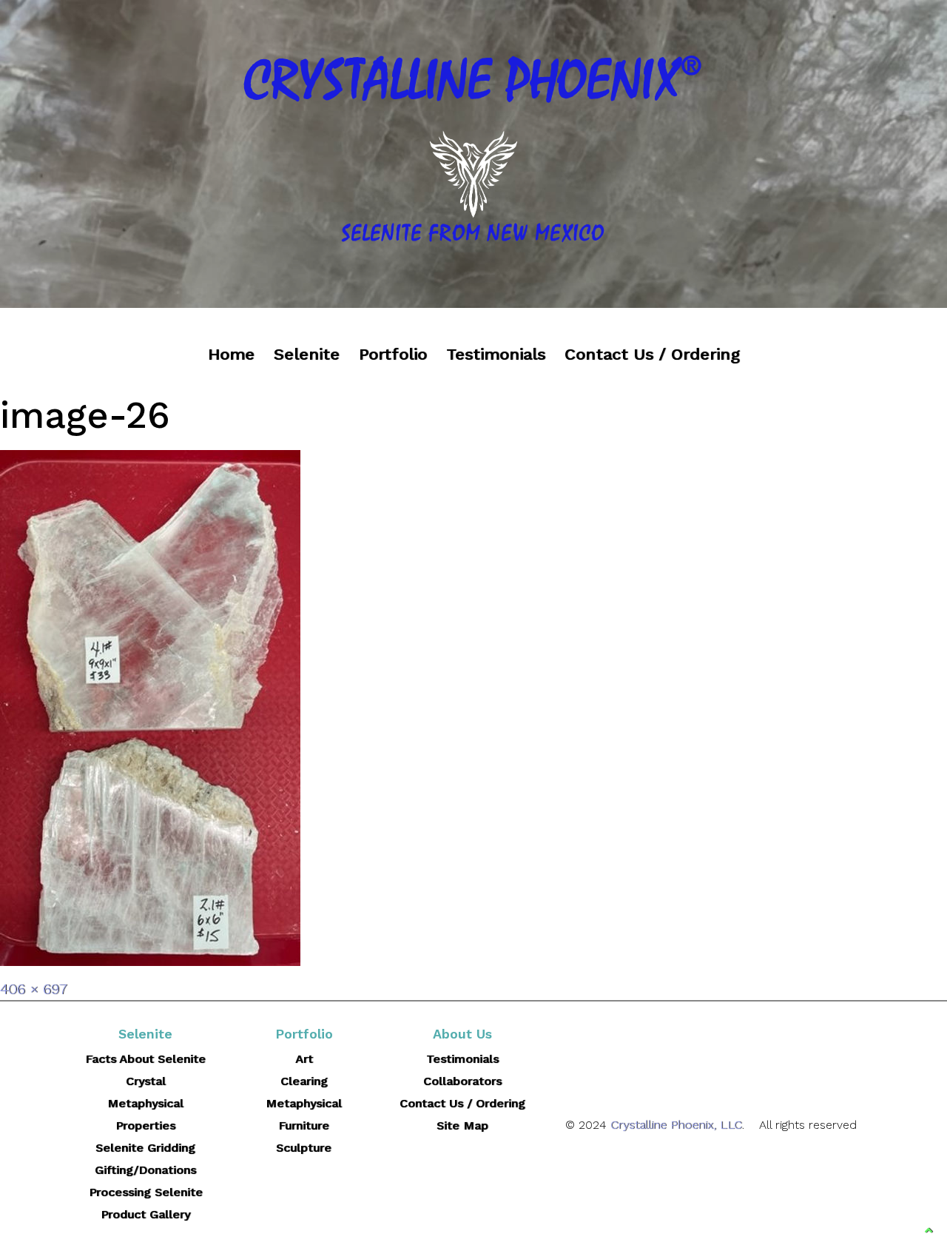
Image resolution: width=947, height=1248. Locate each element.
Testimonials (495, 354)
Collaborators (462, 1081)
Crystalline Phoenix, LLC (676, 1125)
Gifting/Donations (145, 1170)
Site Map (462, 1125)
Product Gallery (145, 1214)
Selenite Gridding (145, 1148)
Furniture (303, 1125)
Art (304, 1059)
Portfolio (393, 354)
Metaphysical (304, 1103)
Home (231, 354)
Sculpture (303, 1148)
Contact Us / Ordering (652, 354)
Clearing (304, 1081)
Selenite (307, 354)
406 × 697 (33, 989)
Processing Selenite (146, 1192)
